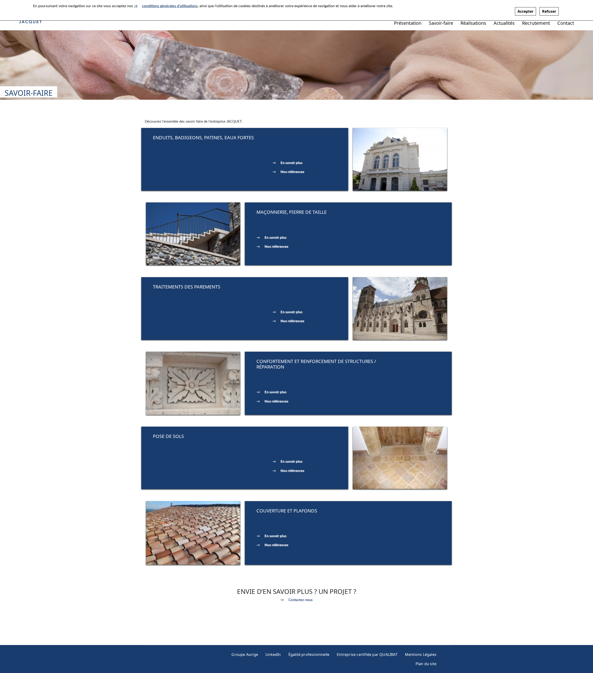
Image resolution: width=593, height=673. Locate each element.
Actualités (504, 23)
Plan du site (426, 663)
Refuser (549, 11)
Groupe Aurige (244, 654)
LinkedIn (273, 654)
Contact (565, 23)
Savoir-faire (441, 23)
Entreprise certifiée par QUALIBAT (367, 654)
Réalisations (473, 23)
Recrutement (536, 23)
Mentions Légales (420, 654)
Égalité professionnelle (309, 654)
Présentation (407, 23)
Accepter (525, 11)
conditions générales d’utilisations (170, 6)
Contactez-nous (300, 600)
